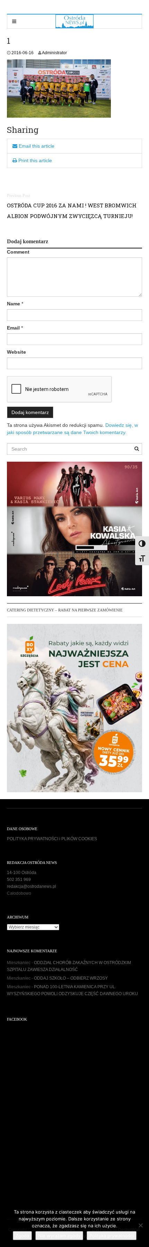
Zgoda (22, 1235)
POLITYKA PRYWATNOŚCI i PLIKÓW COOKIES (52, 838)
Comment (18, 252)
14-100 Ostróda (21, 872)
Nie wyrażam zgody (59, 1235)
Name (13, 303)
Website (16, 352)
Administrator (54, 52)
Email (13, 328)
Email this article (35, 146)
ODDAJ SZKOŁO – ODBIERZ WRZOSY (71, 978)
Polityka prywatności (111, 1235)
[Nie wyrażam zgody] (140, 1225)
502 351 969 (19, 879)
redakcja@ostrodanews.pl (31, 886)
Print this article (34, 160)
